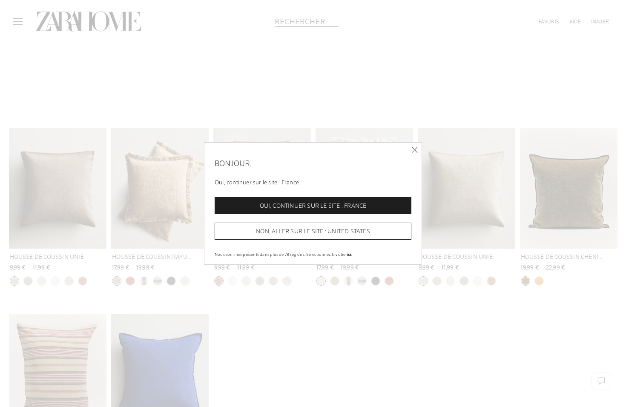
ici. (350, 254)
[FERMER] (414, 150)
